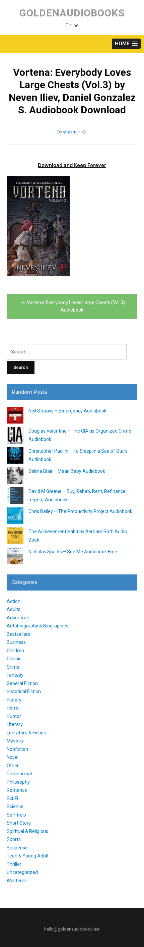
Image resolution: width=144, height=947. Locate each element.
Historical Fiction (24, 691)
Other (13, 765)
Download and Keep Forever (72, 165)
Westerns (17, 880)
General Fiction (22, 683)
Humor (14, 716)
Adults (13, 609)
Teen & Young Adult (28, 855)
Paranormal (19, 773)
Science (15, 806)
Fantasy (15, 675)
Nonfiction (17, 749)
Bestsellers (18, 634)
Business (16, 642)
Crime (13, 667)
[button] (126, 44)
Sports (14, 839)
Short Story (19, 823)
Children (15, 650)
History (14, 700)
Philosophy (18, 782)
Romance (17, 790)
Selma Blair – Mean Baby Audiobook (66, 471)
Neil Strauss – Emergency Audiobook (67, 410)
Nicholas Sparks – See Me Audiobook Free (72, 551)
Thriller (14, 864)
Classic (14, 658)
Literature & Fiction (26, 732)
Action (13, 601)
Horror (13, 708)
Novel (12, 757)
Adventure (18, 617)
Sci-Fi (12, 798)
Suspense (17, 847)
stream (69, 131)
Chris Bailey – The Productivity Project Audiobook (80, 511)
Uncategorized (22, 872)
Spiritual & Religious (27, 831)
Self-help (16, 815)
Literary (15, 724)
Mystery (15, 740)
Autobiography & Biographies (37, 625)
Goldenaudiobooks (72, 13)
